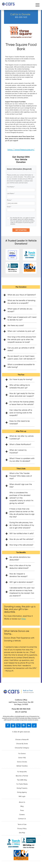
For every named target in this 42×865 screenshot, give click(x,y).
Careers (22, 814)
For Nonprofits (22, 772)
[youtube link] (13, 725)
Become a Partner (22, 776)
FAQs (23, 619)
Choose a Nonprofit (22, 739)
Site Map (22, 833)
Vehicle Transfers (22, 766)
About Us (22, 802)
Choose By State (22, 744)
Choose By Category (22, 748)
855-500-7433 (21, 17)
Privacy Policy (22, 828)
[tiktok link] (34, 725)
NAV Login (22, 796)
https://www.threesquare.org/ (21, 150)
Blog (22, 806)
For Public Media (22, 784)
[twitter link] (18, 725)
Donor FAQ (22, 758)
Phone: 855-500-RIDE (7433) (21, 709)
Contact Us (22, 819)
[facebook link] (7, 725)
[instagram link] (23, 725)
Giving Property (22, 788)
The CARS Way (22, 780)
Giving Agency (22, 792)
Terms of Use (22, 824)
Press (22, 810)
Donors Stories (22, 762)
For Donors (22, 753)
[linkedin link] (28, 725)
